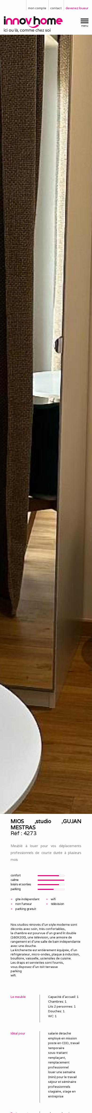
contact (56, 8)
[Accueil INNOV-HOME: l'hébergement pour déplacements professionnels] (46, 24)
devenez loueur (77, 8)
